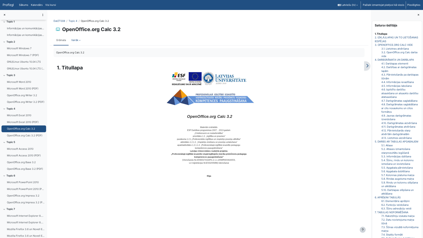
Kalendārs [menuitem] (37, 4)
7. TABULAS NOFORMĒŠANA (391, 212)
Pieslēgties (413, 4)
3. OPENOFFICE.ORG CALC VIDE (394, 44)
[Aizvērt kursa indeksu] (4, 15)
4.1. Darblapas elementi (394, 63)
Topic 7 (10, 209)
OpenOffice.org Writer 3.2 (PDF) (25, 101)
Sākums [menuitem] (23, 4)
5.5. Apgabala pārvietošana (397, 167)
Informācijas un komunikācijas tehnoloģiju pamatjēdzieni (25, 28)
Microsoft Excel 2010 (19, 115)
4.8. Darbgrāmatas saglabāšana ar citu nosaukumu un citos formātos (399, 108)
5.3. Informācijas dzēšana (396, 156)
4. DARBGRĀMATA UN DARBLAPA (394, 59)
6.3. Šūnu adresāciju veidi (396, 208)
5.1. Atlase (387, 145)
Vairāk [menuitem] (74, 40)
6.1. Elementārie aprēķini (395, 201)
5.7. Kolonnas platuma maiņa (397, 175)
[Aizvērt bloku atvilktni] (418, 15)
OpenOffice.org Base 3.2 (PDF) (25, 168)
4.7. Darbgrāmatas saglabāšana (399, 100)
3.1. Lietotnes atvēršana (395, 48)
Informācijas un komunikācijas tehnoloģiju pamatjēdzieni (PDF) (25, 35)
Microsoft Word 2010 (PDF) (22, 88)
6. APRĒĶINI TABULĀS (388, 197)
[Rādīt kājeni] (363, 230)
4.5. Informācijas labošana (396, 85)
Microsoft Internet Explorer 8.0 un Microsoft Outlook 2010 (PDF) (25, 222)
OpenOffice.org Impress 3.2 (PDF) (25, 202)
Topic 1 (10, 21)
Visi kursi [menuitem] (50, 4)
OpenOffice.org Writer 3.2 (22, 95)
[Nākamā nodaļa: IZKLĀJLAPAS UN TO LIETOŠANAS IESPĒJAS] (367, 66)
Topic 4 (10, 108)
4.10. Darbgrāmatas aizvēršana (399, 123)
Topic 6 (10, 175)
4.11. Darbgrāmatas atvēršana (398, 126)
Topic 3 (10, 75)
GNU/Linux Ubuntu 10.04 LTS (24, 61)
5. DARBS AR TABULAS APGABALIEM (396, 141)
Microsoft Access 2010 (20, 148)
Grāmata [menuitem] (61, 40)
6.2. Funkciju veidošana (394, 204)
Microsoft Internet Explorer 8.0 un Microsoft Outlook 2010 (25, 215)
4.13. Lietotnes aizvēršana (396, 137)
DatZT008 (59, 20)
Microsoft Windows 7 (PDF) (23, 55)
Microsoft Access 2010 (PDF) (24, 155)
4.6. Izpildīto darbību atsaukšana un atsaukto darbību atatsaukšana (399, 93)
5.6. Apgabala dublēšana (395, 171)
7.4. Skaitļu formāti (392, 234)
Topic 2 (10, 41)
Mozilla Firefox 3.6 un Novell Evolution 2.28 (25, 229)
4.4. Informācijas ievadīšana (397, 82)
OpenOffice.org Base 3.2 (21, 162)
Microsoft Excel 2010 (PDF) (22, 122)
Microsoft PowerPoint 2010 (23, 182)
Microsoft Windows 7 (19, 48)
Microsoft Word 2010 (19, 81)
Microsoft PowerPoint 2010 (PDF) (25, 189)
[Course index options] (43, 15)
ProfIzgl (8, 5)
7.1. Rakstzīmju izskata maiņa (397, 216)
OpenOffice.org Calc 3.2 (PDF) (24, 135)
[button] (348, 5)
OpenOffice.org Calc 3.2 (21, 128)
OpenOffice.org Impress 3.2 (23, 195)
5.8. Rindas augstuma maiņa (397, 178)
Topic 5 (10, 142)
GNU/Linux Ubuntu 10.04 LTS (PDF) (25, 68)
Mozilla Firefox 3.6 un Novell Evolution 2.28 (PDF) (25, 235)
